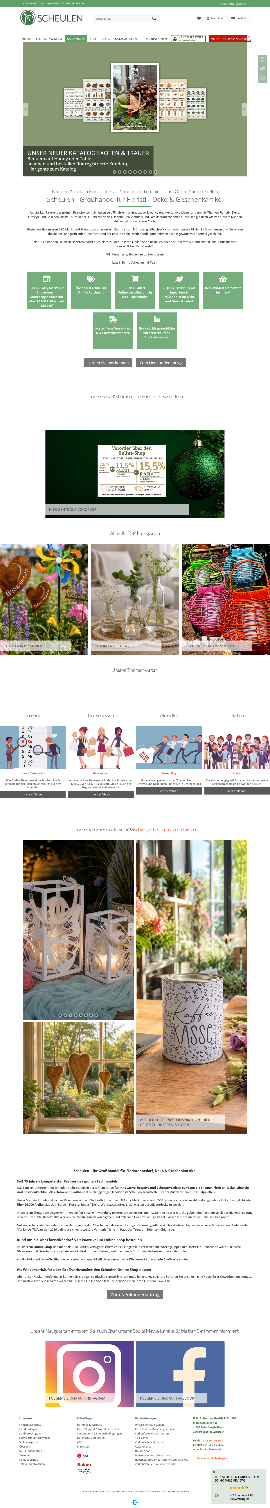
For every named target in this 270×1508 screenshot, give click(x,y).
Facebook (203, 1458)
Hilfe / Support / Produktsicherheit (98, 1429)
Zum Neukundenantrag (161, 362)
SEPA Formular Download (35, 1437)
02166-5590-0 (75, 3)
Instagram (221, 1458)
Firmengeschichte (30, 1424)
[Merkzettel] (199, 18)
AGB (79, 1442)
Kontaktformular (29, 1459)
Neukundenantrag (30, 1451)
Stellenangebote (29, 1442)
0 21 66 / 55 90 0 (213, 1440)
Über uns (25, 1446)
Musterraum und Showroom (152, 1455)
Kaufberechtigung (30, 1433)
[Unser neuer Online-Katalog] (135, 109)
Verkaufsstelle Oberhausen (152, 1433)
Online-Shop (142, 1451)
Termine (24, 1455)
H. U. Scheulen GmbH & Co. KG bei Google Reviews (237, 1478)
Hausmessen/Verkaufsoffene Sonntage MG (161, 1459)
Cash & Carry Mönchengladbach (155, 1429)
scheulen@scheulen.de (207, 1449)
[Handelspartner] (188, 38)
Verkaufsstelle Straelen (149, 1442)
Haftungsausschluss (89, 1424)
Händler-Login (28, 1429)
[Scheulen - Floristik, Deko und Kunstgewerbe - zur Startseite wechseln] (52, 20)
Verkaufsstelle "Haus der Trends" (155, 1464)
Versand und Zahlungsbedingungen (99, 1433)
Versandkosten (147, 1491)
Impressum (84, 1446)
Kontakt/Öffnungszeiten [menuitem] (233, 4)
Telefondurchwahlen (32, 1464)
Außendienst (143, 1446)
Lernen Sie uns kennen (108, 362)
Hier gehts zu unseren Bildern (167, 829)
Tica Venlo (141, 1437)
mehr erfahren (169, 791)
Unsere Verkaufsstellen (149, 1424)
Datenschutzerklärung (91, 1437)
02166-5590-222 (54, 3)
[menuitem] (126, 18)
